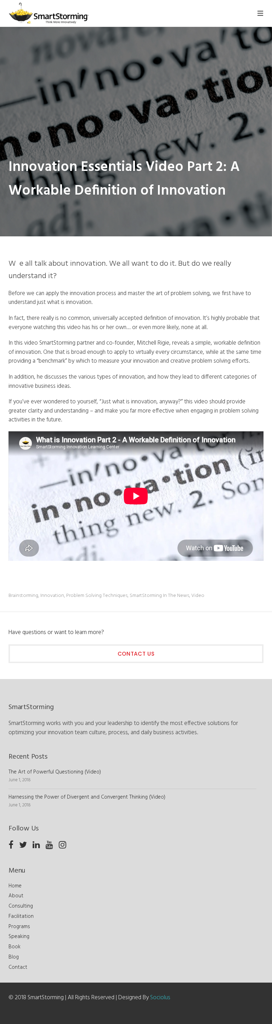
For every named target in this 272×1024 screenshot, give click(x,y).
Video (197, 596)
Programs (19, 926)
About (15, 896)
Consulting (20, 906)
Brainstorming (23, 596)
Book (14, 947)
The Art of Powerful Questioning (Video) (54, 772)
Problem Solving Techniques (97, 596)
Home (15, 886)
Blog (13, 957)
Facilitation (21, 916)
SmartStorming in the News (159, 596)
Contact (17, 967)
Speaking (18, 936)
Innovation (52, 596)
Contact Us (136, 653)
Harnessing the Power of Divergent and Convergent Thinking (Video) (86, 797)
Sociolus (160, 997)
